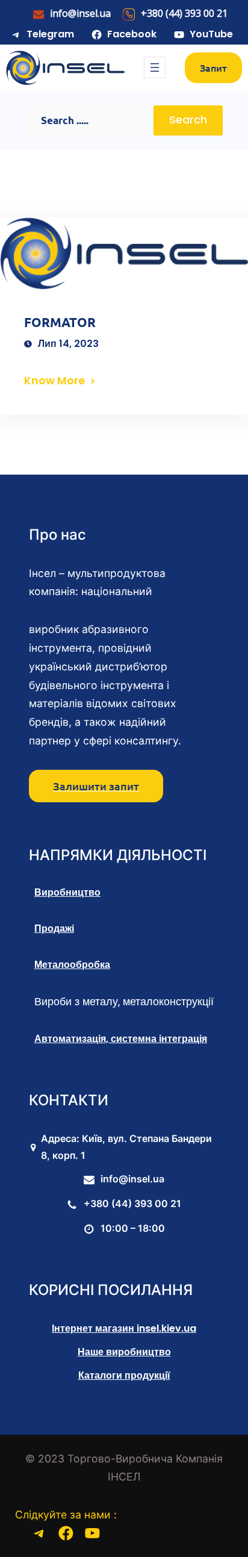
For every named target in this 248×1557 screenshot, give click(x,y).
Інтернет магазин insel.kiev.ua (124, 1328)
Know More (54, 380)
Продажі (54, 928)
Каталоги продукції (124, 1375)
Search (188, 120)
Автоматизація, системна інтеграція (120, 1039)
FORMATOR (60, 322)
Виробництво (67, 892)
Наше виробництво (124, 1352)
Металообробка (72, 965)
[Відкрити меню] (155, 67)
